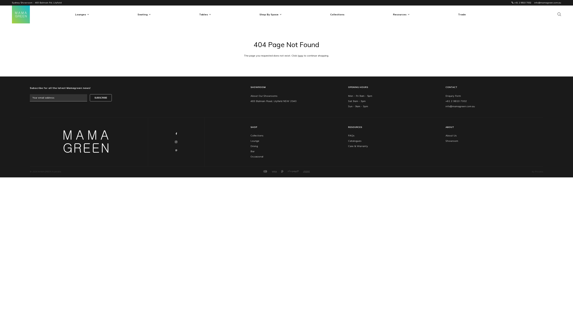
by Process (537, 171)
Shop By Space (269, 14)
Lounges (80, 14)
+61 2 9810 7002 (522, 2)
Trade (462, 14)
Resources (399, 14)
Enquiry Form (453, 95)
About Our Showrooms (264, 95)
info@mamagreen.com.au (547, 2)
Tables (203, 14)
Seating (143, 14)
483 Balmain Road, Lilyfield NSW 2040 (274, 101)
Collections (337, 14)
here (300, 55)
